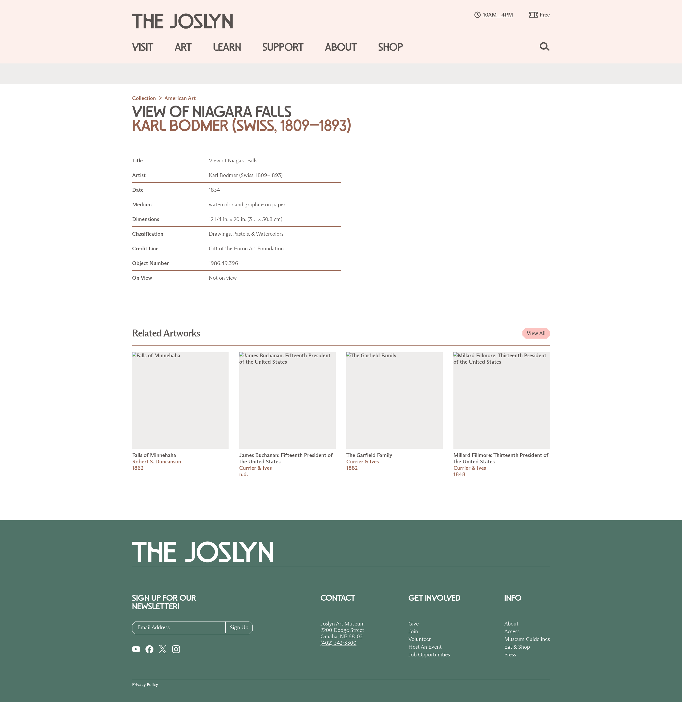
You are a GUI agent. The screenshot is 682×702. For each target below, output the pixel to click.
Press (510, 654)
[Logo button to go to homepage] (187, 21)
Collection (144, 98)
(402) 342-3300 (338, 643)
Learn (227, 47)
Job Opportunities (429, 654)
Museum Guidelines (527, 639)
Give (413, 623)
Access (511, 631)
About (341, 47)
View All (536, 333)
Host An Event (425, 647)
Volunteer (419, 639)
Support (283, 47)
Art (183, 47)
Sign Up (239, 627)
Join (413, 631)
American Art (180, 98)
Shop (390, 47)
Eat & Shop (517, 647)
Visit (142, 47)
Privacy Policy (145, 684)
